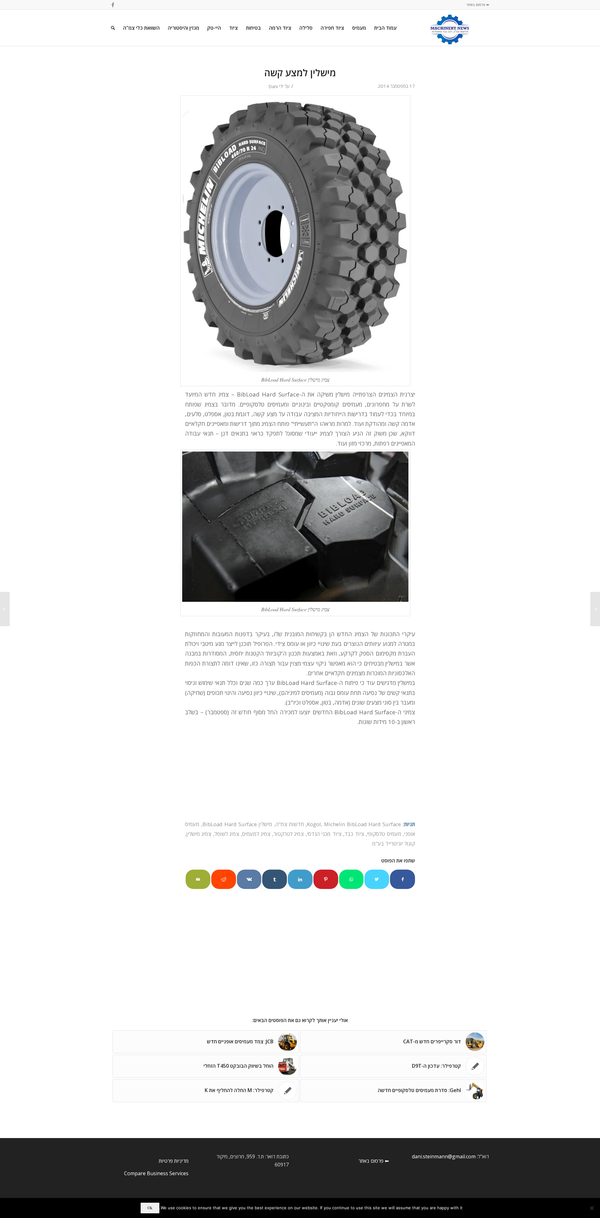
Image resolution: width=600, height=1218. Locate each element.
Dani (273, 86)
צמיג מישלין (198, 833)
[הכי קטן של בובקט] (595, 609)
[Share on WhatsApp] (351, 879)
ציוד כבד (354, 833)
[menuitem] (385, 28)
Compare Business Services (156, 1173)
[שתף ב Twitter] (376, 879)
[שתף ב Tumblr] (274, 879)
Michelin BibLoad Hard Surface (362, 824)
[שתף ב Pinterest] (325, 879)
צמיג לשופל (226, 833)
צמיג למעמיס (256, 833)
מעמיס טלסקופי (384, 833)
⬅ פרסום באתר (477, 4)
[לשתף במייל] (198, 879)
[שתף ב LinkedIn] (300, 879)
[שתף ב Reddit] (223, 879)
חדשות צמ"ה (289, 824)
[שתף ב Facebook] (402, 879)
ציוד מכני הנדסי (324, 833)
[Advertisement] (300, 773)
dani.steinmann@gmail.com (444, 1156)
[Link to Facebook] (113, 4)
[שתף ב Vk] (249, 879)
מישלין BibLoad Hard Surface (237, 824)
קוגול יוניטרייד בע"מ (393, 843)
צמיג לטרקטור (288, 833)
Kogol (314, 824)
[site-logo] (450, 28)
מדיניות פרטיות (173, 1160)
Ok (150, 1208)
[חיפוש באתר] (113, 28)
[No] (592, 1208)
